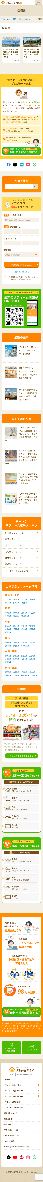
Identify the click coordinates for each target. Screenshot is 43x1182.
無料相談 (21, 148)
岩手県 (24, 599)
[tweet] (15, 164)
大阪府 (32, 642)
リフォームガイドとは (13, 1085)
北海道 (8, 599)
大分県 (16, 675)
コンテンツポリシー (11, 1135)
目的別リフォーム (13, 564)
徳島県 (16, 659)
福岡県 (8, 672)
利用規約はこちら (22, 271)
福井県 (32, 626)
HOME (7, 1079)
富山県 (16, 626)
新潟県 (8, 626)
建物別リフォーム (13, 557)
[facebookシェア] (9, 164)
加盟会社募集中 (11, 1049)
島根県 (16, 655)
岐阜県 (24, 629)
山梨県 (8, 629)
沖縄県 (34, 675)
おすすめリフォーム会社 (14, 1107)
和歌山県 (25, 645)
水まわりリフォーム (14, 532)
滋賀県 (16, 642)
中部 (7, 621)
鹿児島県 (25, 675)
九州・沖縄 (11, 667)
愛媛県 (32, 659)
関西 (7, 638)
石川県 (24, 626)
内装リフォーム (12, 539)
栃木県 (16, 612)
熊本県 (32, 672)
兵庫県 (8, 645)
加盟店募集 (8, 1119)
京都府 (24, 642)
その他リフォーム (13, 551)
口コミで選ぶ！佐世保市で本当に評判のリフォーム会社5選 (10, 53)
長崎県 (24, 672)
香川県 (24, 659)
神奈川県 (25, 615)
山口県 (8, 659)
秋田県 (8, 602)
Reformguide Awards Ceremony (16, 1147)
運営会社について (10, 1113)
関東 (7, 608)
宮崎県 (8, 675)
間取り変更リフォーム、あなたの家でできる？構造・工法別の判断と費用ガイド (28, 373)
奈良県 (16, 645)
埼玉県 (32, 612)
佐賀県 (16, 672)
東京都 (16, 615)
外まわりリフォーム (14, 545)
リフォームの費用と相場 (14, 1096)
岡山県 (24, 655)
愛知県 (8, 632)
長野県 (16, 629)
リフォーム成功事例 (12, 1102)
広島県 (32, 655)
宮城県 (32, 599)
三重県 (8, 642)
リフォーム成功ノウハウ (14, 1090)
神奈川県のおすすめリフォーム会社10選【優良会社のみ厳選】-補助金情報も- (28, 394)
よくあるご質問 (31, 1050)
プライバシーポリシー (12, 1130)
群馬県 (24, 612)
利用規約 (7, 1124)
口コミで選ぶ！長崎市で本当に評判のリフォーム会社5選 (31, 53)
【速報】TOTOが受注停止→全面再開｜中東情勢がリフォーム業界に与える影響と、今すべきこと (21, 434)
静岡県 (32, 629)
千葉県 (8, 615)
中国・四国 (11, 651)
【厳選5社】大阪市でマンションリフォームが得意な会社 (28, 350)
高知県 (8, 662)
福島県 (24, 602)
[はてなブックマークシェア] (22, 164)
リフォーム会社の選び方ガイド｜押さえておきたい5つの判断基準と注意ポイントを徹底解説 (21, 457)
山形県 (16, 602)
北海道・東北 (12, 595)
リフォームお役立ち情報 (16, 570)
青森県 (16, 599)
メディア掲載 (9, 1141)
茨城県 (8, 612)
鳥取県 (8, 655)
